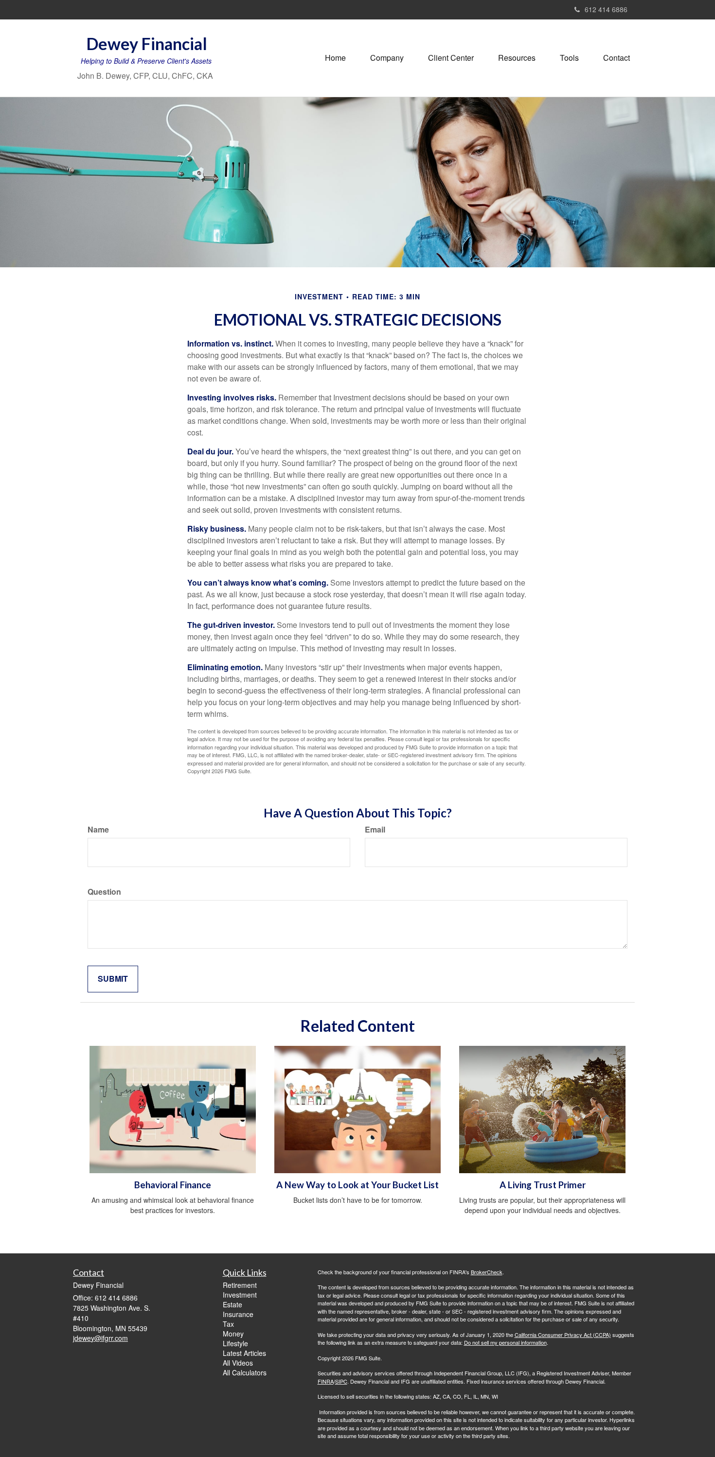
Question (104, 891)
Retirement (240, 1285)
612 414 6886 (606, 9)
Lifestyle (235, 1343)
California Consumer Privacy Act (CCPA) (563, 1334)
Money (233, 1333)
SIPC (341, 1381)
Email (375, 829)
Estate (232, 1304)
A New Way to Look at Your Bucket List (357, 1184)
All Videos (238, 1363)
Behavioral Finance (172, 1184)
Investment (240, 1295)
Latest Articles (244, 1353)
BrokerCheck (486, 1272)
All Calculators (245, 1372)
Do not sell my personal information (505, 1342)
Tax (228, 1324)
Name (98, 829)
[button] (387, 57)
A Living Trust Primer (543, 1184)
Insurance (238, 1314)
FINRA (326, 1381)
